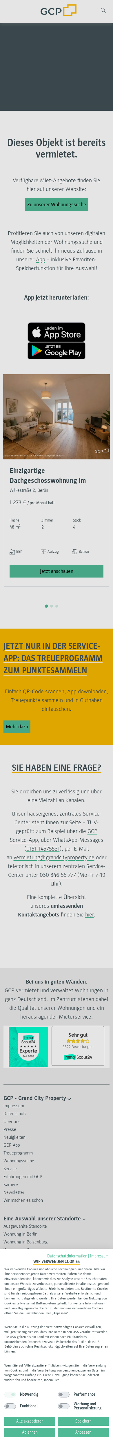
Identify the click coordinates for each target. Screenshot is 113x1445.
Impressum (99, 1256)
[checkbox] (10, 1394)
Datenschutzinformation (67, 1256)
